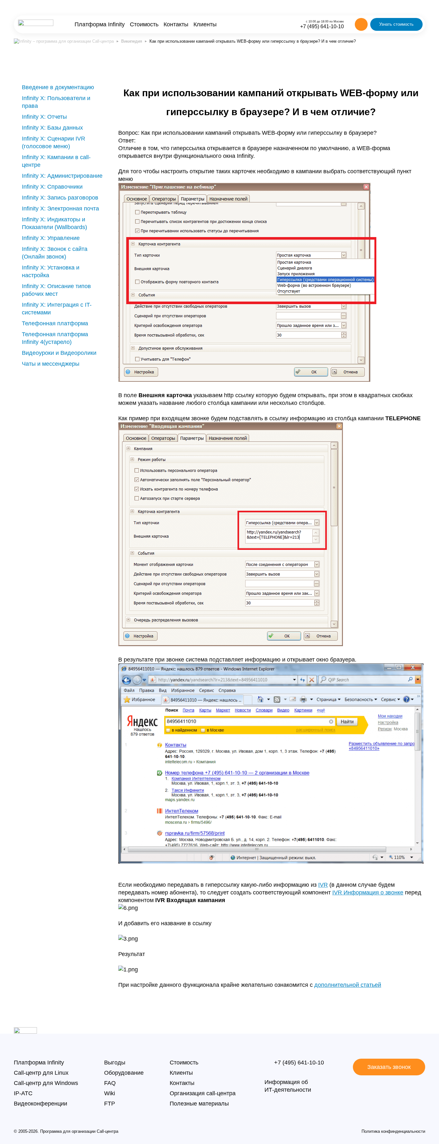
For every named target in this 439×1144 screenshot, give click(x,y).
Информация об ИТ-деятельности (287, 1086)
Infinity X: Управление (51, 238)
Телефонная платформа (55, 323)
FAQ (110, 1083)
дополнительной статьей (347, 985)
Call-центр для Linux (41, 1073)
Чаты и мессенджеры (50, 364)
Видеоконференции (40, 1103)
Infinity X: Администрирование (62, 176)
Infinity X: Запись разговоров (60, 197)
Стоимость (144, 24)
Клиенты (205, 24)
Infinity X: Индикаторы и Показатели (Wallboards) (54, 223)
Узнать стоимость (396, 24)
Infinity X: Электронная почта (60, 208)
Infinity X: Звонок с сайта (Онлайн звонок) (54, 253)
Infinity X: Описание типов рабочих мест (56, 290)
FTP (109, 1103)
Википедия (131, 41)
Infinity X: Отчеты (44, 117)
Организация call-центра (203, 1093)
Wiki (109, 1093)
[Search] (361, 24)
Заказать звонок (389, 1067)
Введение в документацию (58, 87)
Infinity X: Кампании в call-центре (56, 161)
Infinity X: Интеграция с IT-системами (57, 309)
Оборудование (124, 1073)
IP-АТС (23, 1093)
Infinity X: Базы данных (52, 127)
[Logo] (35, 24)
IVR (323, 885)
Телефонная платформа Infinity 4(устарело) (55, 338)
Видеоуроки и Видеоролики (59, 353)
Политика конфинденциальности (393, 1131)
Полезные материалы (199, 1103)
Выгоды (114, 1062)
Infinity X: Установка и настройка (50, 271)
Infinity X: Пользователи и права (56, 102)
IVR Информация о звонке (367, 892)
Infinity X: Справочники (52, 187)
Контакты (176, 24)
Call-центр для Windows (46, 1083)
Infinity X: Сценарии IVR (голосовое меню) (53, 142)
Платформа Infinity (100, 24)
